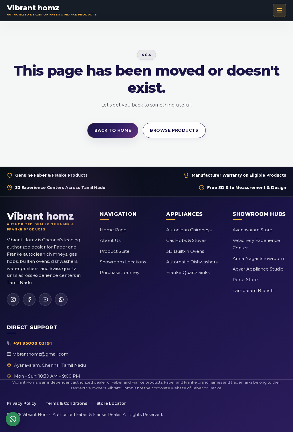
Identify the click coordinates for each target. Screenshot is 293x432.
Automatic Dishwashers (191, 262)
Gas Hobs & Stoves (186, 240)
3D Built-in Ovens (185, 251)
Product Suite (115, 251)
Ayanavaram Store (252, 229)
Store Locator (111, 403)
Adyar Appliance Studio (258, 269)
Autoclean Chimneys (188, 229)
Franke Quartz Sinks (187, 272)
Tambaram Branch (253, 290)
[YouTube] (45, 299)
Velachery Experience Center (256, 244)
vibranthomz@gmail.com (40, 354)
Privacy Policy (21, 403)
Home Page (113, 229)
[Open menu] (279, 10)
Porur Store (245, 279)
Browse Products (174, 130)
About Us (110, 240)
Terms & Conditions (66, 403)
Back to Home (112, 130)
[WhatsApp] (61, 299)
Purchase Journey (119, 272)
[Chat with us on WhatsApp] (13, 419)
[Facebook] (29, 299)
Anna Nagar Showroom (258, 258)
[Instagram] (13, 299)
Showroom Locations (123, 262)
